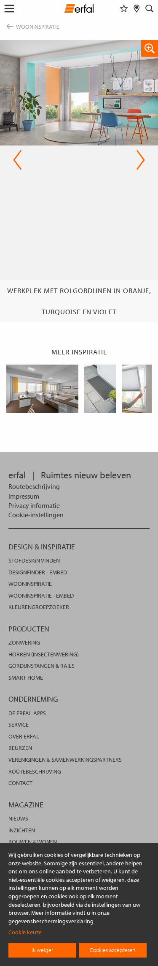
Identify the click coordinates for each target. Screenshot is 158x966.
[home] (79, 9)
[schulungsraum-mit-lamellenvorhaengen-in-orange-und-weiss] (42, 389)
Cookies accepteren (113, 950)
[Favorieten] (124, 8)
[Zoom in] (149, 48)
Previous (17, 159)
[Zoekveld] (149, 8)
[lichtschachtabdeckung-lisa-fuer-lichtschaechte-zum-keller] (100, 389)
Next (138, 159)
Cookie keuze (25, 932)
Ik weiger (42, 950)
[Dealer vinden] (137, 8)
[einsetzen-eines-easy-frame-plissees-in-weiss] (137, 389)
